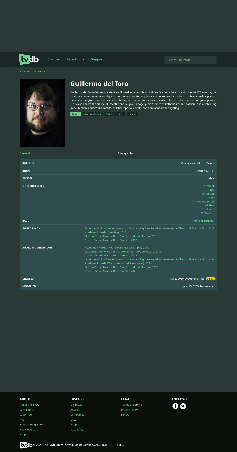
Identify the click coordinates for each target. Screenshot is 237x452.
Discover (53, 59)
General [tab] (25, 153)
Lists (73, 419)
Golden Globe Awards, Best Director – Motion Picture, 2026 (121, 267)
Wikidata (209, 205)
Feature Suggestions (32, 424)
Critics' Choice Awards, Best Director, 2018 (111, 240)
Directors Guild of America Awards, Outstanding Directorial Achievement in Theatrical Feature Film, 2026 (150, 259)
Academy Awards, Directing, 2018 (105, 232)
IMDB (211, 189)
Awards (75, 409)
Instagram (208, 193)
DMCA (125, 414)
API (22, 419)
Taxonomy (76, 429)
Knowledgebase (29, 429)
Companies (77, 414)
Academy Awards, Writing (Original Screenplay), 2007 (118, 247)
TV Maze (209, 197)
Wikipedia (208, 209)
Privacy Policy (129, 409)
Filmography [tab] (125, 153)
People (41, 71)
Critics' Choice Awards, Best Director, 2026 (111, 271)
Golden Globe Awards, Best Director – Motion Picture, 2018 (121, 236)
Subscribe (26, 414)
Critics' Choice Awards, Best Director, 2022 (111, 255)
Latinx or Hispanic (203, 220)
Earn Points (75, 59)
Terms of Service (131, 404)
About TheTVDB (30, 404)
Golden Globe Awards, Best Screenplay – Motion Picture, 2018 (123, 251)
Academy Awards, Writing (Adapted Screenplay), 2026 (118, 263)
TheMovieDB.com (204, 201)
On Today (76, 404)
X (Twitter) (208, 213)
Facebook (209, 186)
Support (97, 59)
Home (23, 71)
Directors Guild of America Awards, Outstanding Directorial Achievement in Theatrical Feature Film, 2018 (150, 228)
